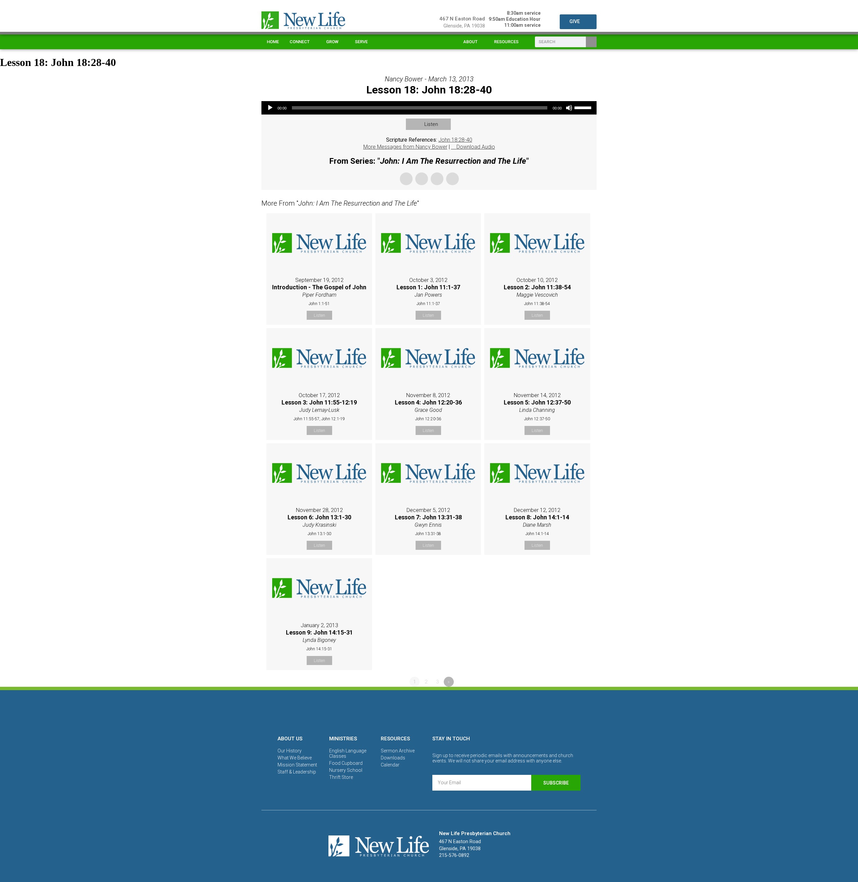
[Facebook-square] (406, 711)
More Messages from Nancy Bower (405, 147)
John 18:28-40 (455, 140)
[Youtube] (452, 711)
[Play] (270, 107)
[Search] (591, 41)
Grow (332, 41)
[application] (429, 108)
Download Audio (475, 147)
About (470, 41)
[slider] (583, 107)
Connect (300, 41)
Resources (506, 41)
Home (273, 41)
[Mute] (569, 107)
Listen (431, 124)
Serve (361, 41)
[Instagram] (429, 711)
